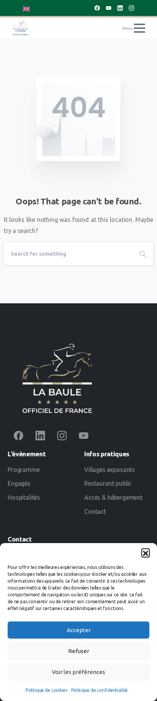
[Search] (143, 253)
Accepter (79, 630)
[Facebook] (97, 8)
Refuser (78, 651)
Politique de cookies (46, 690)
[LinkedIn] (120, 8)
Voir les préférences (78, 672)
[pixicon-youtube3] (84, 435)
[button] (145, 552)
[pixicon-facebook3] (18, 435)
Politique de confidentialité (99, 690)
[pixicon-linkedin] (40, 435)
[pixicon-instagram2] (62, 435)
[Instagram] (131, 8)
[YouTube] (108, 8)
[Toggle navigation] (139, 28)
